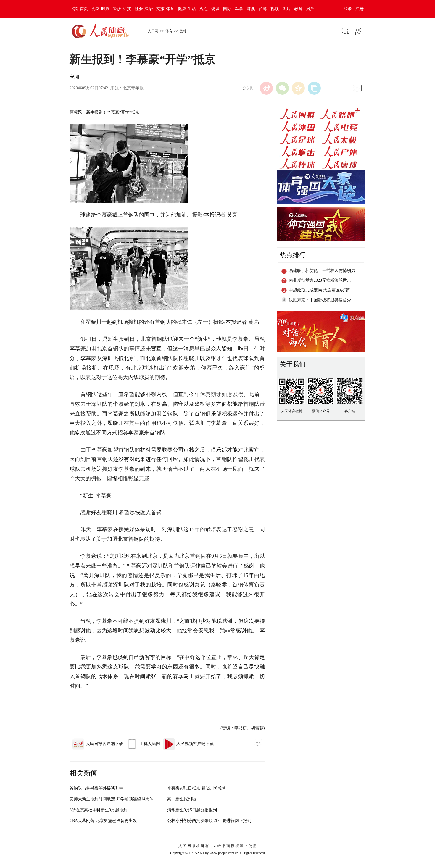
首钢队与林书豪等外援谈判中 (96, 788)
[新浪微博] (266, 88)
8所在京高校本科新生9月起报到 (99, 810)
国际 (227, 9)
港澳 (251, 9)
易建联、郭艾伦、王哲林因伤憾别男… (324, 270)
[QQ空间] (298, 88)
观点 (203, 9)
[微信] (282, 88)
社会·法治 (144, 9)
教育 (298, 9)
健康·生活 (187, 9)
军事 (239, 9)
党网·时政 (100, 9)
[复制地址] (314, 88)
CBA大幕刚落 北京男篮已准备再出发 (103, 820)
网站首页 (79, 9)
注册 (359, 9)
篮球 (183, 31)
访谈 (215, 9)
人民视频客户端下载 (195, 744)
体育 (169, 31)
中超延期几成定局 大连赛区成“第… (321, 290)
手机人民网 (149, 744)
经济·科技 (122, 9)
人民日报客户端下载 (104, 744)
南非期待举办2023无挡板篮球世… (320, 280)
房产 (310, 9)
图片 (286, 9)
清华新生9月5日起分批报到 (192, 810)
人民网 (153, 31)
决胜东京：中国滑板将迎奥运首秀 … (322, 300)
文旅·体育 (165, 9)
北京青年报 (133, 88)
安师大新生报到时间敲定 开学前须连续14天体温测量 (118, 799)
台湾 (263, 9)
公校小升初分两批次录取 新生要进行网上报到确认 (213, 820)
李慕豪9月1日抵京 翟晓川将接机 (196, 788)
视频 (274, 9)
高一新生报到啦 (181, 799)
